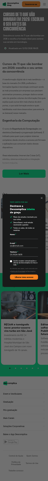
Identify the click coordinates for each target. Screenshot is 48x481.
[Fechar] (42, 198)
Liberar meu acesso (24, 277)
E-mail (13, 243)
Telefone (14, 252)
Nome (13, 234)
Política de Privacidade (18, 271)
